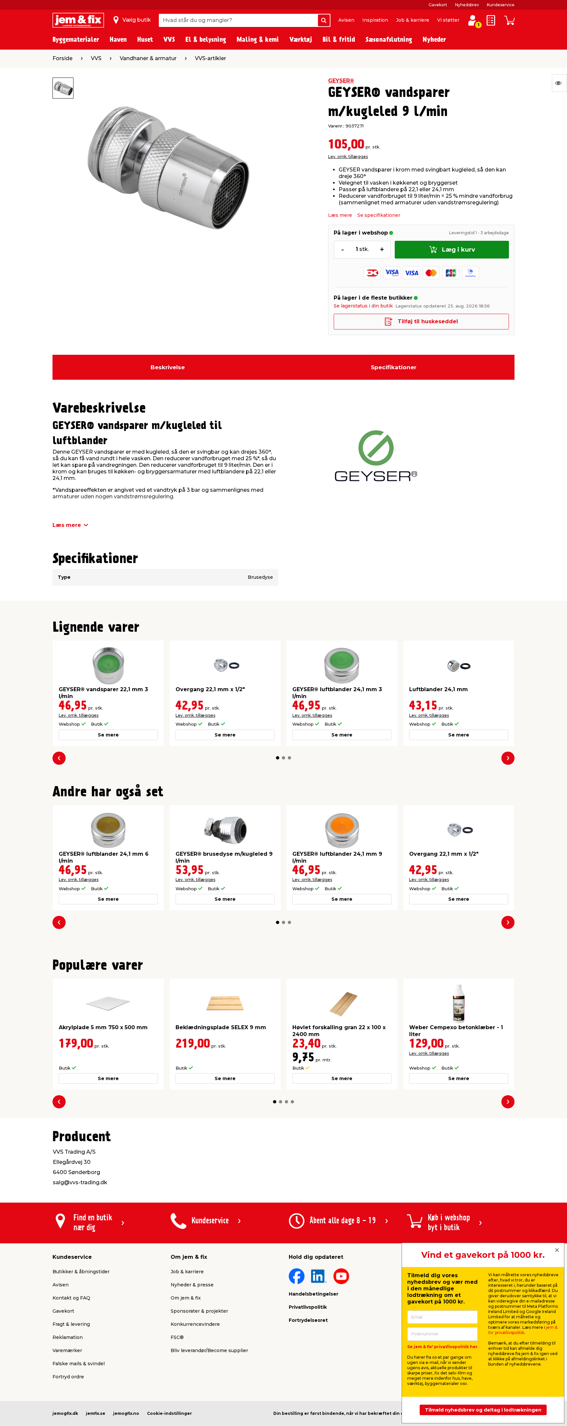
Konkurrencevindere (195, 1324)
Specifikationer (393, 367)
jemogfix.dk (65, 1413)
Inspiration (375, 20)
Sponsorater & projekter (199, 1311)
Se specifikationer (378, 215)
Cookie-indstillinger (169, 1413)
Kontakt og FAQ (71, 1298)
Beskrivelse (168, 367)
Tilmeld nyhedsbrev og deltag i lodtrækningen (483, 1410)
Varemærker (67, 1350)
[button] (277, 757)
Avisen (346, 20)
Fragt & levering (71, 1324)
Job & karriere (412, 20)
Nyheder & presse (192, 1285)
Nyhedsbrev (467, 5)
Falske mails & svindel (78, 1364)
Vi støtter (448, 20)
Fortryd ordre (68, 1377)
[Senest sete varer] (559, 83)
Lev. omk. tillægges (348, 156)
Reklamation (67, 1337)
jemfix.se (95, 1413)
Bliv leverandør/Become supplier (209, 1350)
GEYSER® (341, 81)
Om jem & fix (186, 1298)
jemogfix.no (126, 1413)
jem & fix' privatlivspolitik (522, 1330)
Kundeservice (500, 5)
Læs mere (340, 215)
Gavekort (438, 5)
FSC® (177, 1337)
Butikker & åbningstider (81, 1272)
